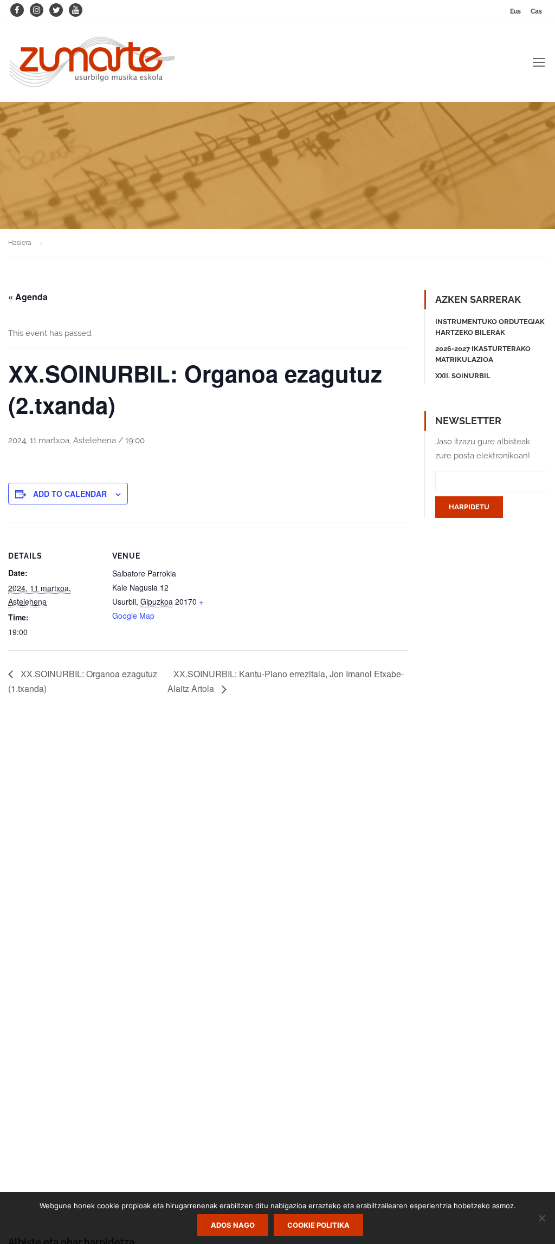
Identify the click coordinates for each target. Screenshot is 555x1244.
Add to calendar (70, 493)
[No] (541, 1218)
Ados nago (233, 1225)
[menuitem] (515, 11)
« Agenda (28, 296)
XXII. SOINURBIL (463, 376)
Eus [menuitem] (515, 11)
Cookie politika (318, 1225)
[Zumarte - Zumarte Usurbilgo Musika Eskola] (92, 67)
